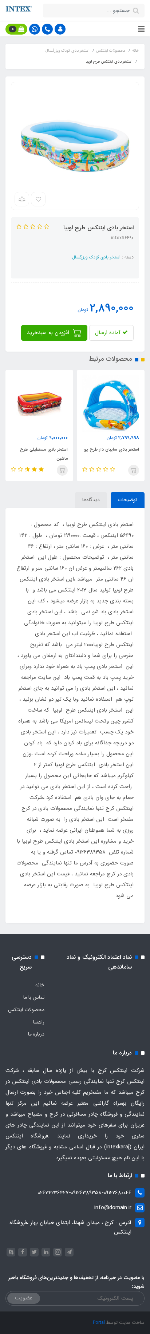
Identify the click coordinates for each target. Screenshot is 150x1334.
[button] (60, 29)
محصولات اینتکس (26, 1010)
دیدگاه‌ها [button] (91, 500)
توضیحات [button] (127, 500)
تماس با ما (33, 997)
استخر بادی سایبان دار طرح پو (111, 449)
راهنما (38, 1022)
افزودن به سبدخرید (49, 332)
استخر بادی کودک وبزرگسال (96, 257)
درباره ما (36, 1034)
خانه (39, 985)
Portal (99, 1322)
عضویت (23, 1298)
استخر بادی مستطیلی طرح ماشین (44, 454)
